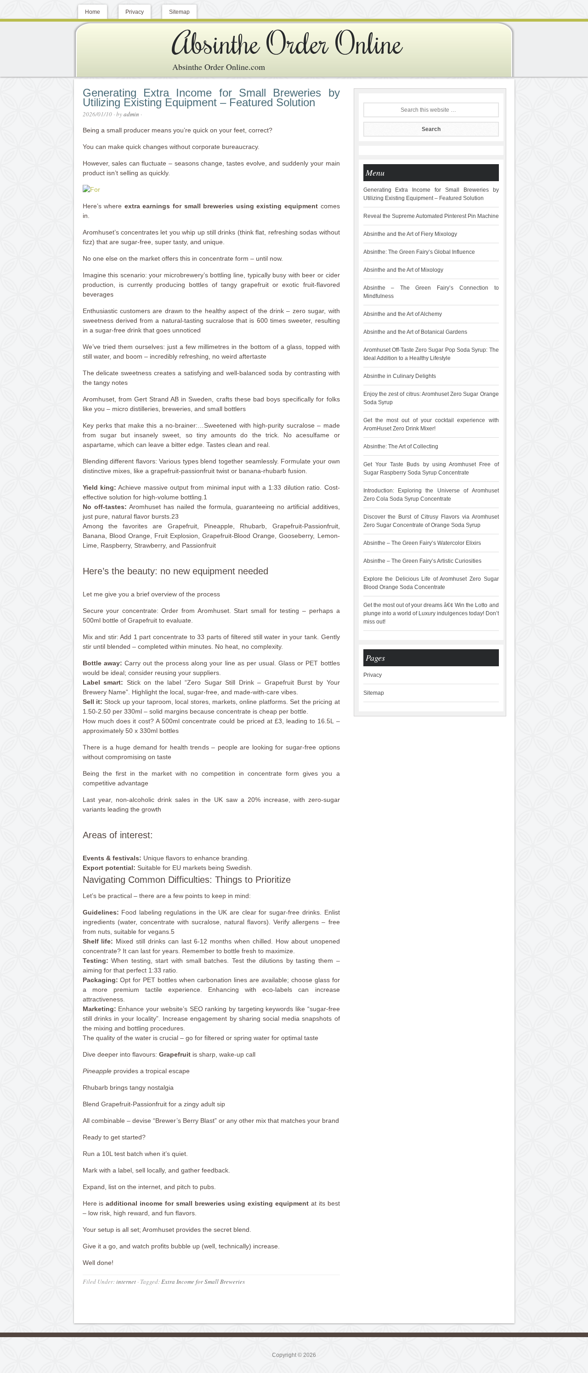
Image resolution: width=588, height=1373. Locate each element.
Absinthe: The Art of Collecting (400, 446)
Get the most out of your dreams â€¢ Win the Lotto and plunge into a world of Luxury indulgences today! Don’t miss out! (431, 613)
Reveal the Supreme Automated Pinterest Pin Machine (431, 216)
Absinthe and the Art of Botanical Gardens (415, 332)
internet (126, 1281)
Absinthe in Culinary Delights (399, 376)
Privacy (372, 675)
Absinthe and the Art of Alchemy (402, 314)
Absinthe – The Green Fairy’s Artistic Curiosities (422, 561)
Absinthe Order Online (287, 42)
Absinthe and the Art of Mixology (403, 270)
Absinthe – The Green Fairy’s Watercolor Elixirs (422, 543)
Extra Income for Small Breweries (203, 1281)
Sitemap (373, 693)
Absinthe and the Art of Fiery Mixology (410, 234)
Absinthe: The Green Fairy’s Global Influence (419, 252)
